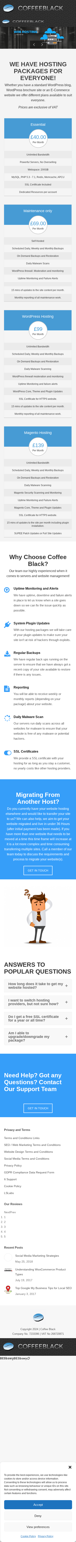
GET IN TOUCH (38, 870)
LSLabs (9, 1193)
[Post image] (8, 1257)
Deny (38, 1516)
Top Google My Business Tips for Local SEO (43, 1288)
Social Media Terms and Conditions (26, 1158)
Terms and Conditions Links (22, 1138)
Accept (38, 1504)
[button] (70, 1467)
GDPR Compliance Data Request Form (29, 1172)
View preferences (38, 1527)
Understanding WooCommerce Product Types (40, 1272)
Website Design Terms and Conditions (28, 1151)
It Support (10, 1179)
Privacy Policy (45, 1536)
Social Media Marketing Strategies (37, 1255)
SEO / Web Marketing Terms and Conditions (32, 1144)
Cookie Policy (28, 1536)
